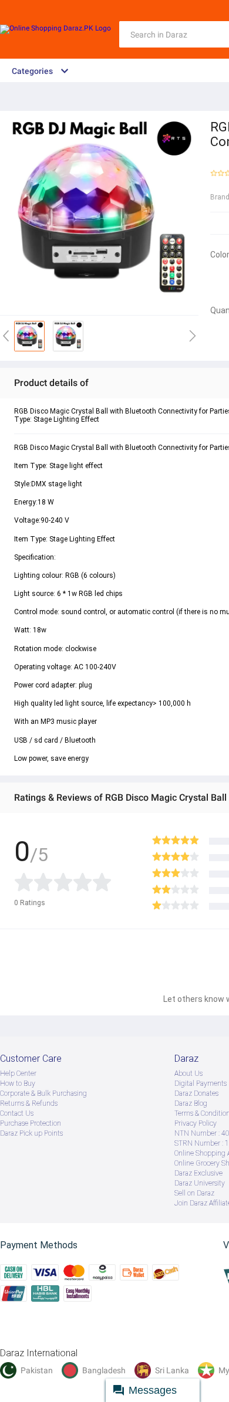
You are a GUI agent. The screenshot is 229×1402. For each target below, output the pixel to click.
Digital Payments (200, 1083)
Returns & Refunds (29, 1103)
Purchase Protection (30, 1123)
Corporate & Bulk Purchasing (43, 1093)
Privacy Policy (195, 1123)
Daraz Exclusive (198, 1173)
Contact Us (16, 1113)
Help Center (18, 1073)
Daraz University (199, 1183)
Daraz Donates (196, 1093)
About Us (188, 1073)
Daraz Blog (190, 1103)
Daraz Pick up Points (31, 1133)
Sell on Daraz (194, 1193)
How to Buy (17, 1083)
